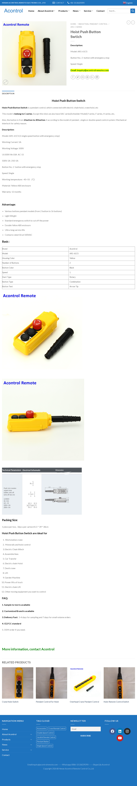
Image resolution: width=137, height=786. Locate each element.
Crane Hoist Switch (10, 702)
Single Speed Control (44, 746)
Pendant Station (43, 741)
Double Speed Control (45, 733)
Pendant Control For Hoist (47, 702)
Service (87, 11)
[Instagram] (127, 731)
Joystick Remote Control (46, 737)
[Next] (135, 691)
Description (8, 93)
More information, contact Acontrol (28, 649)
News (76, 11)
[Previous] (2, 691)
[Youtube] (120, 738)
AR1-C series (76, 27)
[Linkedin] (120, 731)
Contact (100, 11)
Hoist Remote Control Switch (116, 702)
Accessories (41, 728)
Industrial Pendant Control (93, 24)
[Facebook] (112, 731)
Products (63, 11)
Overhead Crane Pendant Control (84, 702)
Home (31, 11)
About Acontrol (45, 11)
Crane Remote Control (57, 728)
